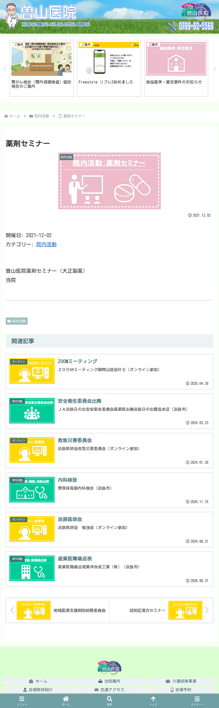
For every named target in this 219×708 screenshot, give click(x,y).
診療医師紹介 (40, 690)
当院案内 (111, 681)
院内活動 (46, 244)
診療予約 (182, 690)
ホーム (40, 681)
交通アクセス (111, 690)
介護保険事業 (183, 681)
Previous (4, 69)
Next (215, 69)
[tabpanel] (51, 68)
